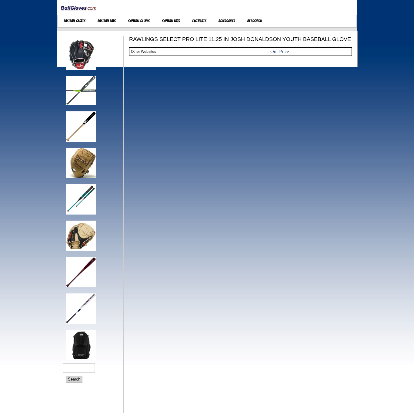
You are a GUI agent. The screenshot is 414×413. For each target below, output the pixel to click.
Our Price (279, 51)
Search (74, 379)
